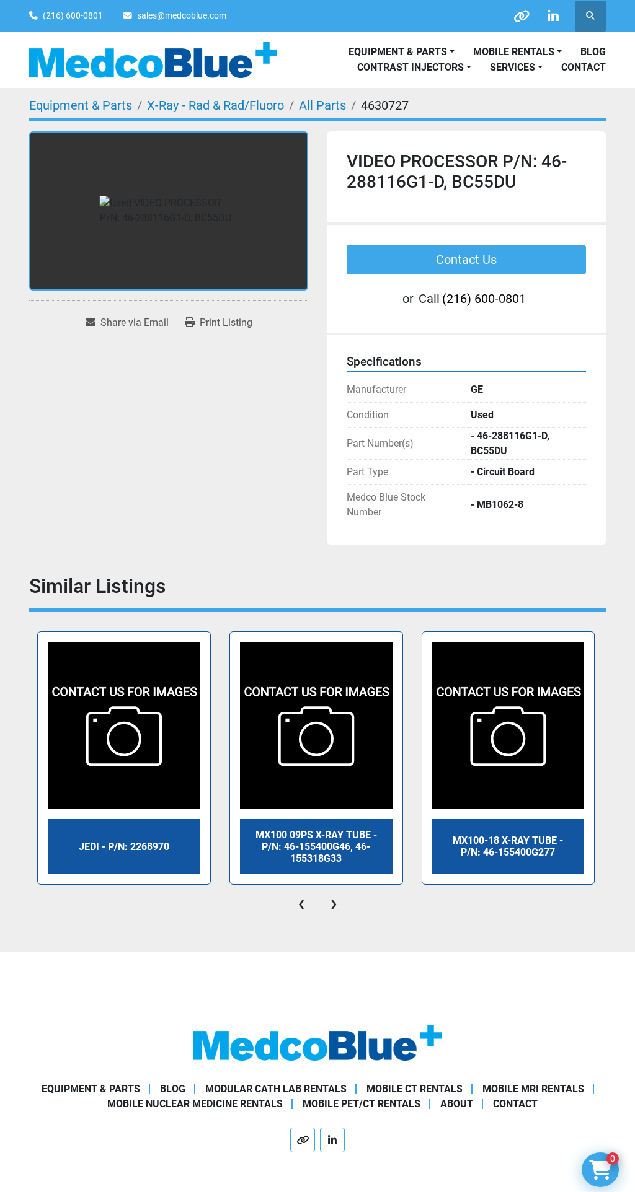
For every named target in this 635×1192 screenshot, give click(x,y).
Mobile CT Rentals (414, 1089)
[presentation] (301, 903)
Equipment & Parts (91, 1089)
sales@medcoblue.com (181, 15)
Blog (593, 52)
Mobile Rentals (513, 52)
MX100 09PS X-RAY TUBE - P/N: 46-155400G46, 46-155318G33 (316, 846)
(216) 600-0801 (73, 15)
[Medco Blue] (317, 1042)
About (456, 1104)
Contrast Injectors (410, 67)
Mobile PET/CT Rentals (361, 1104)
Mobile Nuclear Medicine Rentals (195, 1104)
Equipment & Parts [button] (398, 52)
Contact (583, 67)
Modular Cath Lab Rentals (276, 1089)
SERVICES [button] (512, 67)
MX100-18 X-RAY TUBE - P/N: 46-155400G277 (508, 846)
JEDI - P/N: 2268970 (124, 846)
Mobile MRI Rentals (533, 1089)
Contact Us (466, 259)
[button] (517, 52)
